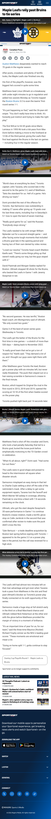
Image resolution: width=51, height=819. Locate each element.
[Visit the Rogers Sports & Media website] (13, 807)
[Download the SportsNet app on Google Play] (27, 745)
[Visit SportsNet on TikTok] (34, 794)
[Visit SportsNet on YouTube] (11, 794)
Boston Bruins (12, 101)
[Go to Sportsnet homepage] (9, 3)
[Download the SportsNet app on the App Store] (9, 745)
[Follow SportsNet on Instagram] (27, 794)
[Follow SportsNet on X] (4, 794)
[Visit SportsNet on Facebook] (19, 794)
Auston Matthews (10, 64)
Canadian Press (15, 49)
